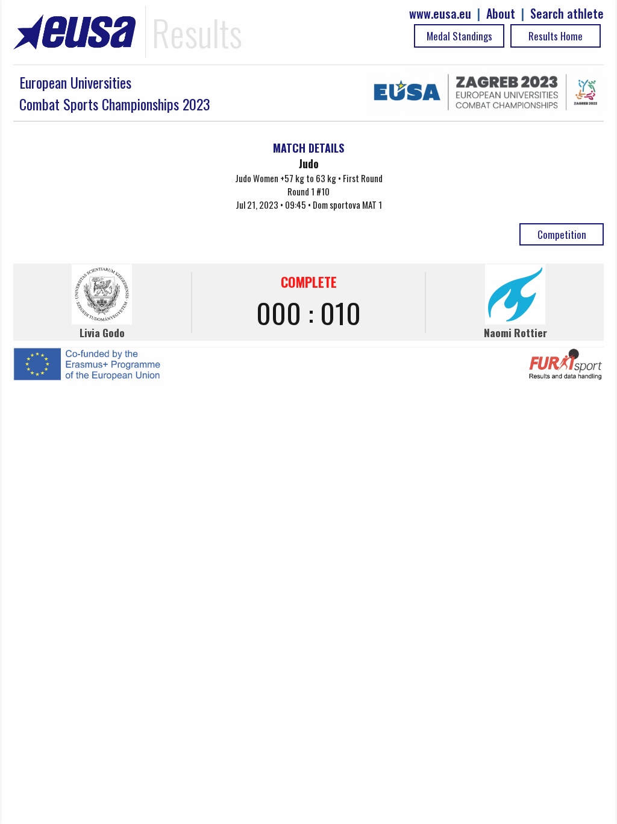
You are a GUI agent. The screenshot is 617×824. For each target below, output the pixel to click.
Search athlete (567, 13)
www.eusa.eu (440, 13)
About (500, 13)
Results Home (555, 35)
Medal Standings (459, 35)
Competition (561, 234)
